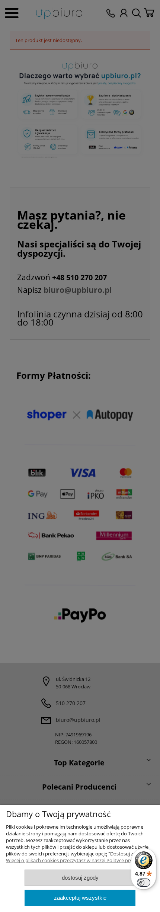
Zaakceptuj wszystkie (80, 898)
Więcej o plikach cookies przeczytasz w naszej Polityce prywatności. (79, 860)
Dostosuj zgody (80, 877)
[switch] (143, 883)
